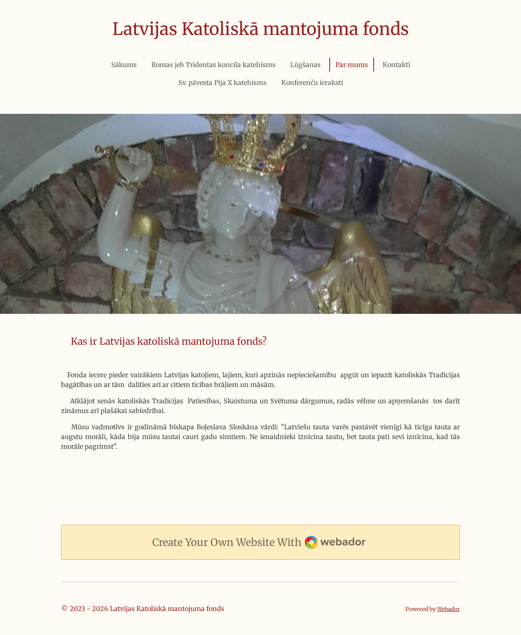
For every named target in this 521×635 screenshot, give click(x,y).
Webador (448, 609)
